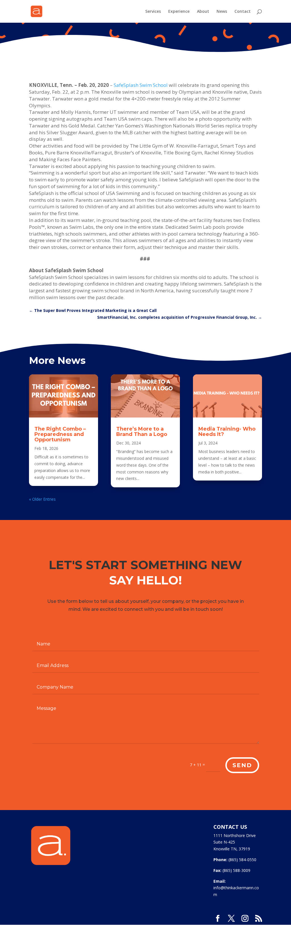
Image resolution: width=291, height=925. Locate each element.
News (222, 11)
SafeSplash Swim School (141, 85)
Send (242, 765)
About (203, 11)
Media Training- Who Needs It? (226, 431)
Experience (179, 11)
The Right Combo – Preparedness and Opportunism (60, 434)
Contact (242, 11)
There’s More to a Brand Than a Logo (141, 431)
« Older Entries (42, 499)
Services (153, 11)
